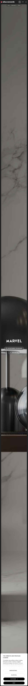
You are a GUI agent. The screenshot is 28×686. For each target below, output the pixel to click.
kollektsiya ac (13, 5)
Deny (14, 683)
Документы (15, 352)
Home (9, 5)
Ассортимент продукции (15, 348)
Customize (13, 679)
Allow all (14, 675)
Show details (13, 670)
